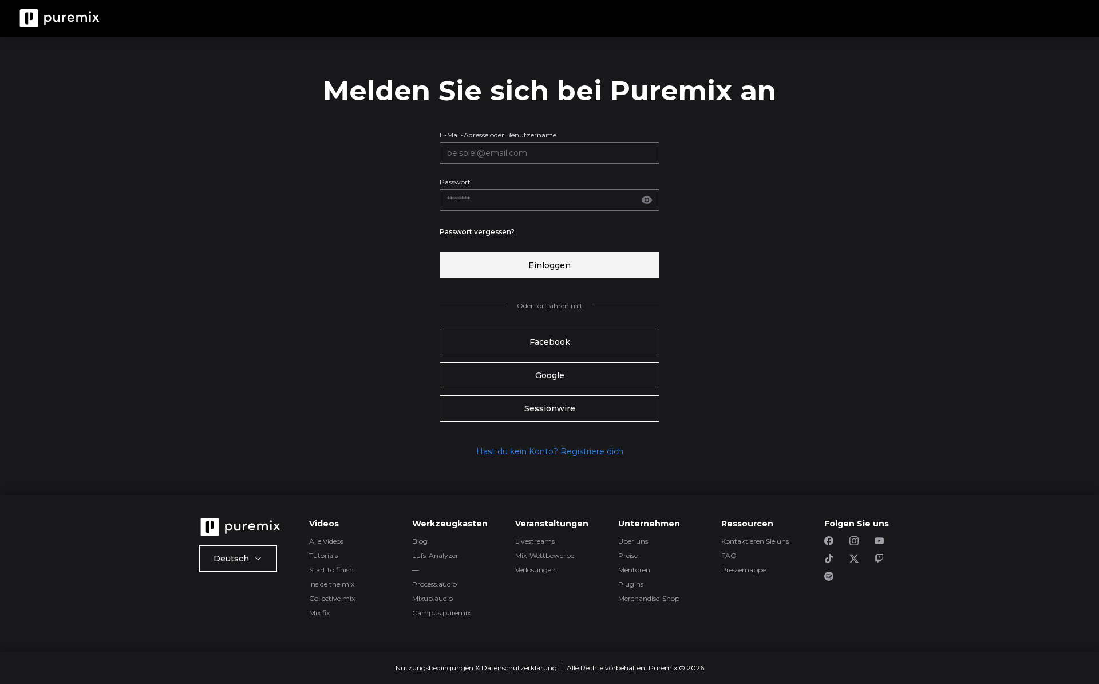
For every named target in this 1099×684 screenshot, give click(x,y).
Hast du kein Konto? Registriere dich (549, 451)
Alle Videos (326, 541)
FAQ (729, 555)
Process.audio (434, 584)
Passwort (455, 182)
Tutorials (323, 555)
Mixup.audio (432, 598)
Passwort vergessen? (477, 231)
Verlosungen (535, 569)
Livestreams (535, 541)
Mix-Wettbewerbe (544, 555)
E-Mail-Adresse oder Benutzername (498, 135)
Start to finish (331, 569)
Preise (628, 555)
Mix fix (319, 612)
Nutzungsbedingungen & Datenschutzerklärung (476, 667)
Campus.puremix (441, 612)
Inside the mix (331, 584)
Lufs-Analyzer (435, 555)
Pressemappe (743, 569)
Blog (420, 541)
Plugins (630, 584)
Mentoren (634, 569)
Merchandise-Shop (648, 598)
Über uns (633, 541)
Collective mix (332, 598)
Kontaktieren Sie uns (755, 541)
